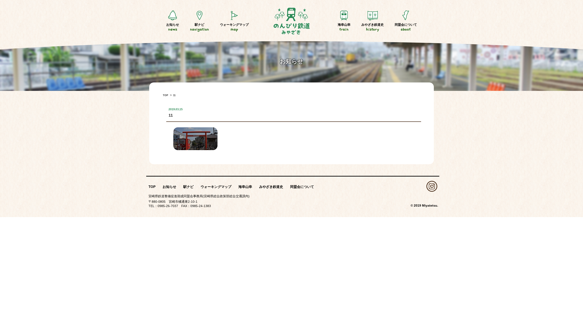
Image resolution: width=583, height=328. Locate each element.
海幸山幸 (344, 27)
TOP (152, 187)
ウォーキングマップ (234, 27)
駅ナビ (199, 27)
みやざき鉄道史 (372, 27)
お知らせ (172, 27)
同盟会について (406, 27)
